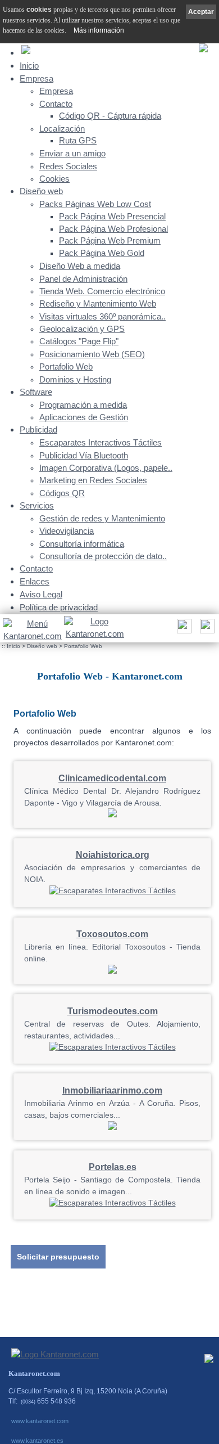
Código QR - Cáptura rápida (110, 115)
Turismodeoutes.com (112, 1011)
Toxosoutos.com (112, 934)
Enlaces (34, 581)
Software (36, 392)
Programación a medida (83, 405)
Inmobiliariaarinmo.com (112, 1090)
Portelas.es (112, 1167)
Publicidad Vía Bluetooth (83, 455)
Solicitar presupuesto (58, 1256)
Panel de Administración (83, 279)
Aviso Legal (41, 594)
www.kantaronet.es (37, 1440)
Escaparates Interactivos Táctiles (100, 442)
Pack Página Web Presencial (112, 216)
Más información (99, 30)
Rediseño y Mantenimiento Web (97, 303)
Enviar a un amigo (72, 153)
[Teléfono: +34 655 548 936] (205, 629)
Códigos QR (62, 493)
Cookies (54, 178)
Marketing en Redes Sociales (93, 480)
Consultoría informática (81, 543)
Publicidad (38, 429)
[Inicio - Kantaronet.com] (94, 628)
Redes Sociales (68, 166)
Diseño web (41, 191)
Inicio (29, 65)
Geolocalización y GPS (82, 329)
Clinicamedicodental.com (112, 778)
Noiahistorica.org (112, 855)
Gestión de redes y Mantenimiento (102, 518)
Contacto (55, 104)
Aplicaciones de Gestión (83, 417)
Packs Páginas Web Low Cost (95, 204)
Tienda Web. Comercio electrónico (102, 291)
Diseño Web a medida (79, 266)
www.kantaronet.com (40, 1421)
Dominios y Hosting (75, 379)
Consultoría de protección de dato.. (103, 556)
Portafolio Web (66, 366)
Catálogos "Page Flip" (78, 341)
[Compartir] (182, 629)
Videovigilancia (66, 531)
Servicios (37, 505)
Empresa (36, 78)
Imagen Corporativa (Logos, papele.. (105, 468)
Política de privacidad (59, 607)
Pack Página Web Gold (101, 253)
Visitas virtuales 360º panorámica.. (102, 316)
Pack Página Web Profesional (113, 228)
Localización (62, 128)
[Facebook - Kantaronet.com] (208, 1361)
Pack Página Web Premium (110, 240)
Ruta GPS (78, 140)
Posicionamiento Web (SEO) (92, 354)
